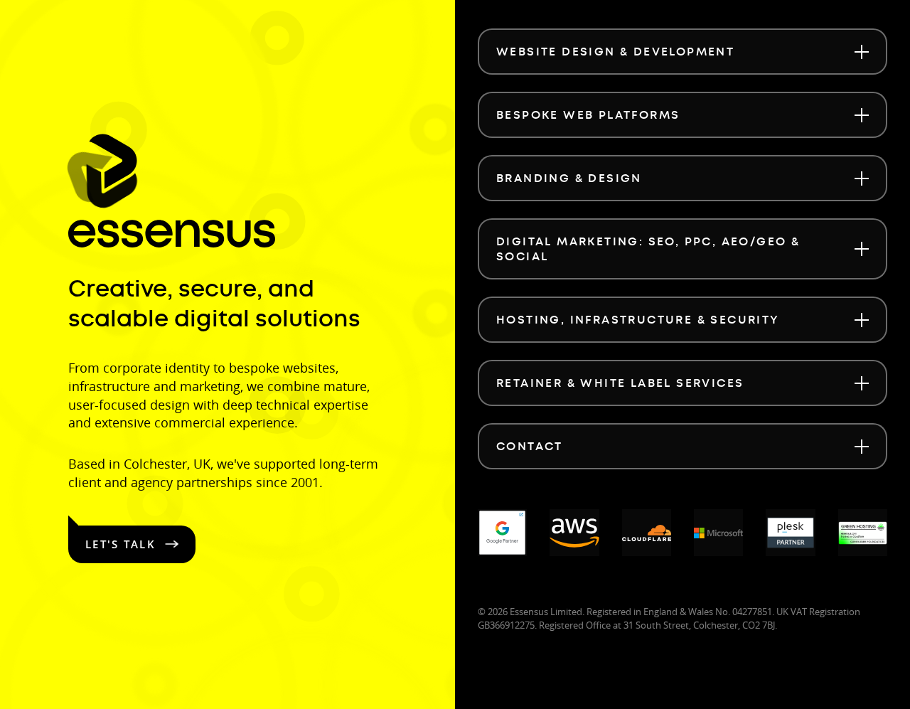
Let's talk (120, 544)
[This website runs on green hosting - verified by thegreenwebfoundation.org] (862, 533)
